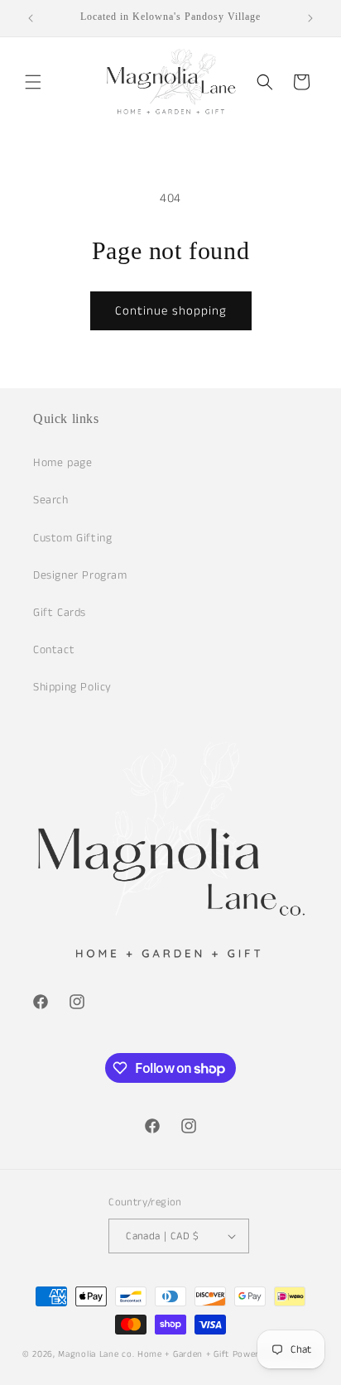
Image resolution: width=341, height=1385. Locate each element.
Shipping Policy (72, 687)
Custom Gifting (72, 538)
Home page (62, 462)
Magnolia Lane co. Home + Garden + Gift (143, 1354)
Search (51, 500)
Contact (53, 650)
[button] (33, 82)
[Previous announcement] (30, 18)
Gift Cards (59, 612)
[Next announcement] (310, 18)
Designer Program (80, 575)
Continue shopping (171, 311)
